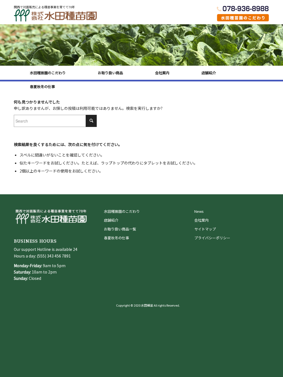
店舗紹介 (111, 220)
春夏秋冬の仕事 (116, 237)
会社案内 (201, 220)
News (199, 211)
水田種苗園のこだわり (122, 211)
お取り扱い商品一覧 (120, 229)
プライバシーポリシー (212, 237)
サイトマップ (205, 229)
